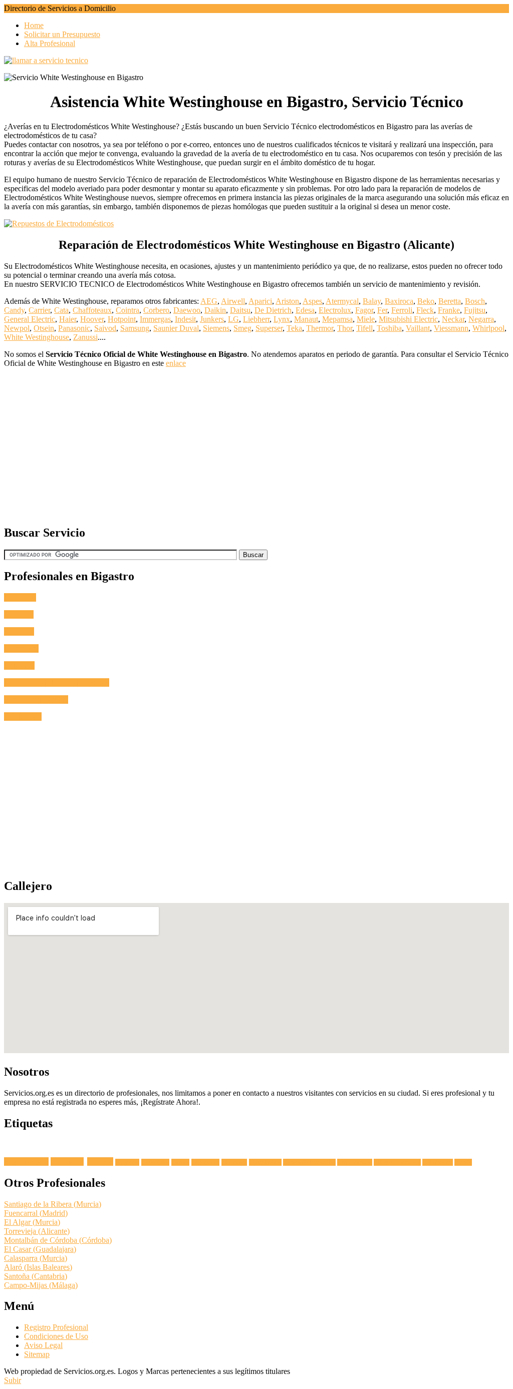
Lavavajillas (155, 1162)
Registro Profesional (56, 1327)
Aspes (312, 301)
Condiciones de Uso (56, 1336)
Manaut (306, 319)
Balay (372, 301)
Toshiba (389, 328)
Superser (269, 328)
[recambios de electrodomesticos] (256, 223)
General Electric (29, 319)
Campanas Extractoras (309, 1162)
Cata (61, 310)
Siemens (216, 328)
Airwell (233, 301)
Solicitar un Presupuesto (62, 34)
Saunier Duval (176, 328)
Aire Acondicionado (36, 699)
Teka (294, 328)
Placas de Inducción (397, 1162)
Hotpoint (122, 319)
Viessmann (451, 328)
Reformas (19, 665)
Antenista (19, 631)
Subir (12, 1380)
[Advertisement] (256, 446)
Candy (14, 310)
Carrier (39, 310)
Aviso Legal (43, 1345)
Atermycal (342, 301)
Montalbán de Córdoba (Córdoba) (58, 1240)
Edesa (305, 310)
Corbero (156, 310)
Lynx (282, 319)
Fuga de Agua (26, 1161)
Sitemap (37, 1354)
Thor (344, 328)
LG (233, 319)
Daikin (215, 310)
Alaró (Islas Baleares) (38, 1267)
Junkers (212, 319)
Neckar (453, 319)
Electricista (21, 648)
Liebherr (256, 319)
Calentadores (437, 1162)
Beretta (449, 301)
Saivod (105, 328)
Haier (67, 319)
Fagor (364, 310)
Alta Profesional (49, 43)
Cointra (127, 310)
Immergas (155, 319)
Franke (449, 310)
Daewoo (186, 310)
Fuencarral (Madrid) (36, 1213)
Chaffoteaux (92, 310)
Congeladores (265, 1162)
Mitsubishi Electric (408, 319)
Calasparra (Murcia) (35, 1258)
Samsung (134, 328)
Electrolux (335, 310)
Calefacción (23, 716)
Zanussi (85, 337)
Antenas (100, 1161)
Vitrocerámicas (354, 1162)
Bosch (475, 301)
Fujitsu (474, 310)
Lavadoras (67, 1161)
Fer (382, 310)
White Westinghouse (36, 337)
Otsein (44, 328)
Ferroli (401, 310)
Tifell (364, 328)
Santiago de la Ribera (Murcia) (52, 1204)
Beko (425, 301)
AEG (208, 301)
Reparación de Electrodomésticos (56, 682)
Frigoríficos (205, 1162)
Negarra (481, 319)
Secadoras (127, 1162)
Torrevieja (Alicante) (37, 1231)
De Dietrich (273, 310)
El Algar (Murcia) (32, 1222)
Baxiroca (399, 301)
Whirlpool (488, 328)
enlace (176, 363)
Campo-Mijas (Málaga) (41, 1285)
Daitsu (240, 310)
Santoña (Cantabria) (35, 1276)
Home (34, 25)
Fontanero (20, 597)
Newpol (17, 328)
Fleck (425, 310)
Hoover (92, 319)
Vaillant (418, 328)
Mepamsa (337, 319)
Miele (366, 319)
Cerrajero (19, 614)
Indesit (185, 319)
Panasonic (74, 328)
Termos (463, 1162)
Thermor (319, 328)
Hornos (180, 1162)
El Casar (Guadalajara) (40, 1249)
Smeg (242, 328)
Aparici (260, 301)
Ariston (287, 301)
